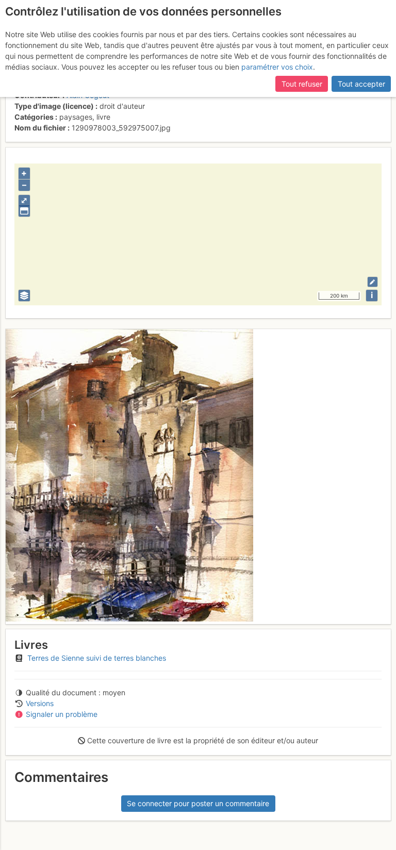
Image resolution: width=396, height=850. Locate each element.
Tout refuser (302, 83)
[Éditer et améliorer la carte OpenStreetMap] (372, 282)
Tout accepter (361, 83)
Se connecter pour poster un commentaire (198, 803)
